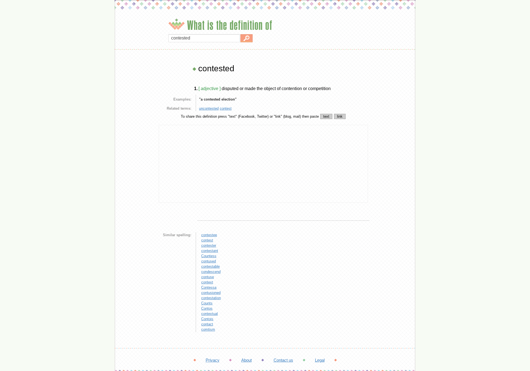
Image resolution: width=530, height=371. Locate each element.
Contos (207, 308)
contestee (209, 235)
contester (208, 245)
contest (226, 108)
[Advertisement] (135, 146)
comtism (208, 329)
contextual (209, 314)
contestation (211, 298)
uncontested (209, 108)
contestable (210, 266)
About (246, 360)
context (207, 282)
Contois (207, 319)
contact (207, 324)
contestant (209, 251)
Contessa (208, 287)
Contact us (283, 360)
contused (208, 261)
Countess (208, 256)
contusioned (211, 293)
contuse (207, 277)
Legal (320, 360)
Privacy (212, 360)
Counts (207, 303)
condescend (211, 272)
